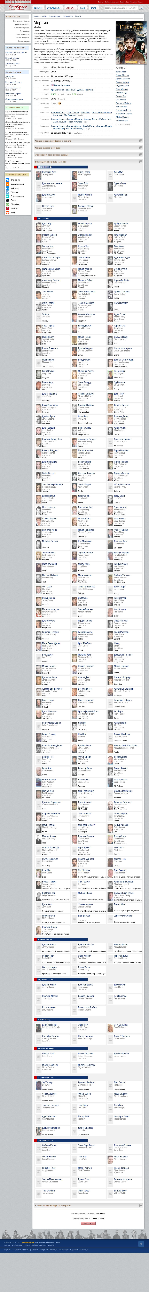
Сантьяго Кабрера (123, 103)
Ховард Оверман (61, 129)
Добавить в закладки (112, 2)
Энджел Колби (122, 86)
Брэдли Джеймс (123, 79)
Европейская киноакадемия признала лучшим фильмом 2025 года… (16, 115)
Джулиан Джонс (73, 126)
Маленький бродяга (13, 83)
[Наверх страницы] (141, 1244)
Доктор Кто (10, 77)
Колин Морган (122, 75)
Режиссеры (17, 1250)
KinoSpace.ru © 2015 (12, 1242)
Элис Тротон (73, 112)
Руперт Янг (121, 96)
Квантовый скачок (12, 89)
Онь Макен (121, 100)
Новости (34, 1245)
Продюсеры (33, 1250)
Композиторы (63, 1250)
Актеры (25, 1250)
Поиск (140, 2)
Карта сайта (124, 2)
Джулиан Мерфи (74, 119)
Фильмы (37, 7)
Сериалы (70, 7)
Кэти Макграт (122, 89)
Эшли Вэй (57, 115)
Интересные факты (21, 21)
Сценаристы (43, 1250)
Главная (100, 2)
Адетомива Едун (123, 110)
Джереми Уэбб (58, 112)
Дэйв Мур (85, 112)
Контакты (133, 2)
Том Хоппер (121, 107)
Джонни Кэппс (57, 119)
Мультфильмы (53, 7)
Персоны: (7, 1250)
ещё (80, 115)
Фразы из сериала (21, 28)
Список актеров (22, 34)
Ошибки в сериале (21, 24)
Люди (82, 7)
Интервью (42, 1245)
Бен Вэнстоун (77, 129)
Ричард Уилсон (122, 82)
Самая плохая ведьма (14, 100)
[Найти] (141, 8)
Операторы (53, 1250)
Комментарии (23, 41)
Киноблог (51, 1245)
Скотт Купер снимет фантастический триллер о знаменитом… (16, 154)
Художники (74, 1250)
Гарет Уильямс (75, 122)
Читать (93, 7)
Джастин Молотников (102, 112)
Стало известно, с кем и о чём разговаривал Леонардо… (17, 145)
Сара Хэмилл (59, 122)
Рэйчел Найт (105, 119)
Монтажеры (83, 1250)
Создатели (24, 31)
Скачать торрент (22, 38)
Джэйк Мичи (88, 126)
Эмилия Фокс (122, 121)
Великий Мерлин (12, 59)
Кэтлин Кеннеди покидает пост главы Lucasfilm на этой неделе (17, 135)
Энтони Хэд (121, 93)
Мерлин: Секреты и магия (16, 53)
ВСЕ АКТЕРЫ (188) (124, 124)
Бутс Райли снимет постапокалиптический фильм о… (17, 164)
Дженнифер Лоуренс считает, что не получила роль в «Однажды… (17, 125)
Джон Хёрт (121, 72)
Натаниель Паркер (124, 114)
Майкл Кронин (122, 117)
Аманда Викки (90, 119)
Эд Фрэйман (70, 115)
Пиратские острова (13, 94)
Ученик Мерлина (12, 65)
